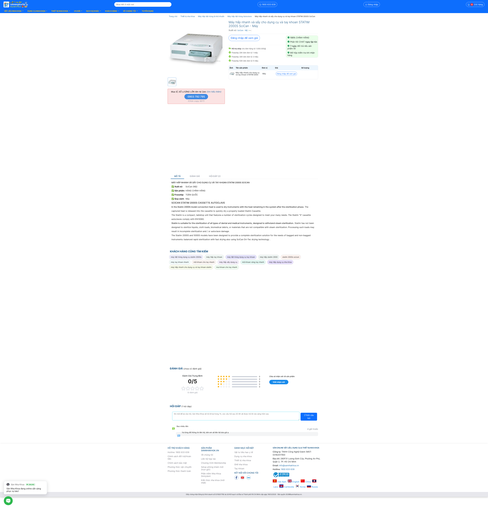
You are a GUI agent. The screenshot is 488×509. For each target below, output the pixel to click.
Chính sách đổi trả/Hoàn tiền (179, 457)
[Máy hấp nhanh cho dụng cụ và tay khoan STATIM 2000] (232, 73)
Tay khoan (239, 468)
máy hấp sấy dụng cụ (228, 262)
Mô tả (177, 176)
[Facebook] (236, 477)
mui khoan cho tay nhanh (226, 267)
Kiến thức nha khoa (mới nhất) (213, 481)
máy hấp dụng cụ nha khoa (280, 262)
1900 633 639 (268, 4)
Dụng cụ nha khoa (243, 456)
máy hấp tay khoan (214, 257)
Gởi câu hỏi (310, 416)
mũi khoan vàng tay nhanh (253, 262)
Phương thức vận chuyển (180, 467)
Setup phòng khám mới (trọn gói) (212, 468)
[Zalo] (249, 477)
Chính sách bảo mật (177, 463)
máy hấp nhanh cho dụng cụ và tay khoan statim (191, 267)
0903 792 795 (196, 96)
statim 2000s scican (290, 257)
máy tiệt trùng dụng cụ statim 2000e (186, 257)
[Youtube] (242, 477)
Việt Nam (281, 481)
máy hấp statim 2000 (269, 257)
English (295, 481)
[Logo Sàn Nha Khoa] (16, 4)
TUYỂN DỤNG (148, 11)
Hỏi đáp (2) (215, 176)
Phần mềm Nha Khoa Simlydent (211, 474)
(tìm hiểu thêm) (214, 91)
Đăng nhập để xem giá (244, 37)
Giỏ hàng (477, 4)
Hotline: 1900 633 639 (178, 452)
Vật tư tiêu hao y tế (243, 452)
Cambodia (288, 487)
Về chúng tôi (207, 455)
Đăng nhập (372, 4)
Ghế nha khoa (241, 464)
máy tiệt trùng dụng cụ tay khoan (241, 257)
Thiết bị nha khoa (242, 460)
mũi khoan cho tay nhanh (204, 262)
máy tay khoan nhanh (180, 262)
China (308, 481)
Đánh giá (195, 176)
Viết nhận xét (279, 382)
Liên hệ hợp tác (208, 459)
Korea (302, 487)
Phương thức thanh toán (179, 471)
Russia (314, 487)
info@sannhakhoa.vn (289, 465)
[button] (13, 11)
